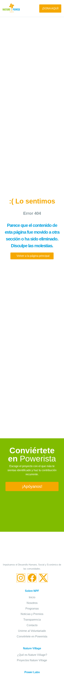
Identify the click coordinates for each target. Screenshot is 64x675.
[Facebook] (32, 577)
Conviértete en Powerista (32, 636)
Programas (32, 608)
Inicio (32, 597)
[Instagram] (20, 577)
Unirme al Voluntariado (32, 630)
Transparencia (32, 619)
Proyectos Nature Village (32, 660)
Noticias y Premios (32, 614)
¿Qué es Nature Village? (32, 654)
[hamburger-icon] (29, 8)
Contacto (32, 625)
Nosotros (32, 602)
